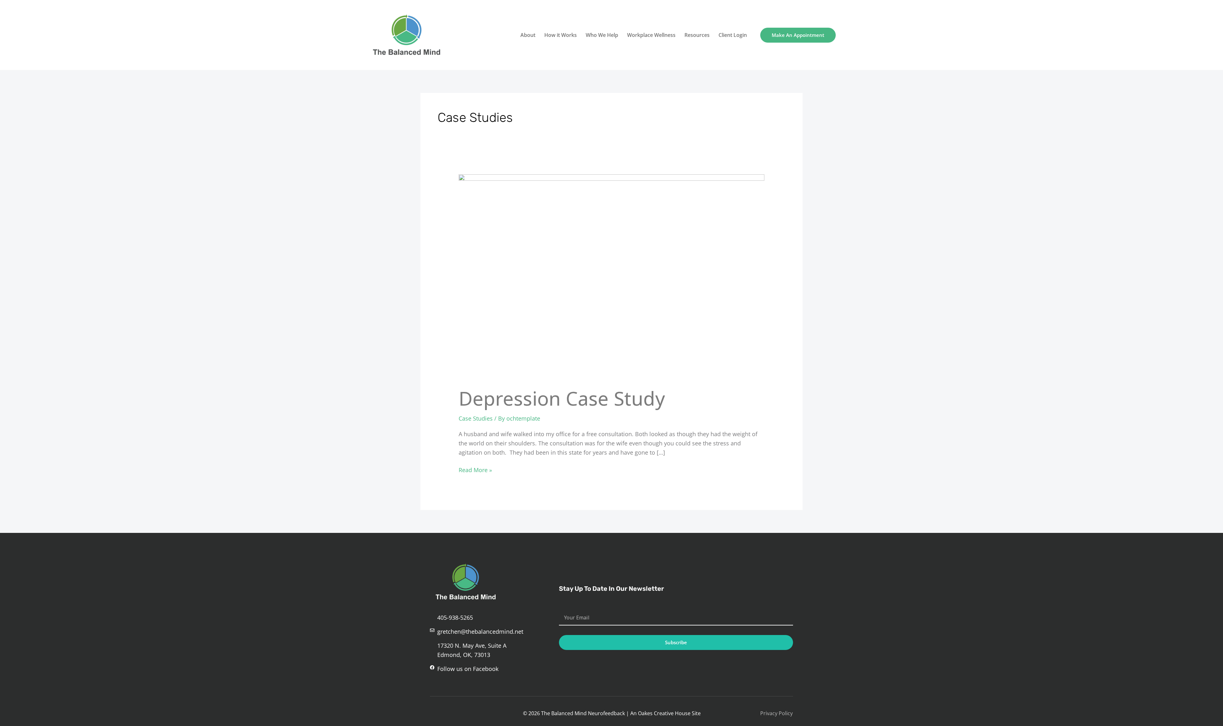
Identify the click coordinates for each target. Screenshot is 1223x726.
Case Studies (476, 418)
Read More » (475, 469)
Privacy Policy (776, 713)
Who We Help (602, 34)
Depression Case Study (562, 398)
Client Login (733, 34)
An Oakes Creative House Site (665, 713)
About (527, 34)
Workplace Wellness (651, 34)
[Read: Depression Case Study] (611, 276)
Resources (697, 34)
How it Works (560, 34)
